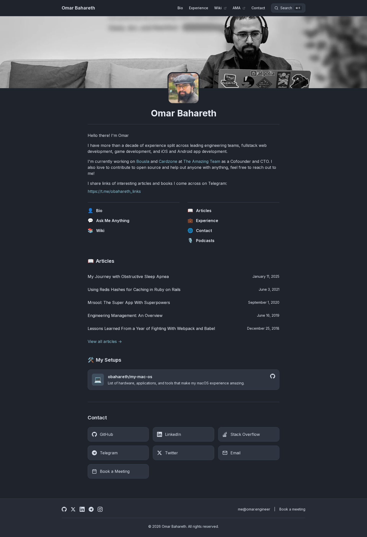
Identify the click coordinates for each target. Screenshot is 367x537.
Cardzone (168, 161)
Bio (180, 8)
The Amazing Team (201, 161)
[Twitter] (73, 509)
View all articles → (105, 341)
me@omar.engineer (254, 509)
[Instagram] (100, 509)
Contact (258, 8)
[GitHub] (64, 509)
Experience (198, 8)
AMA (237, 8)
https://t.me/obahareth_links (114, 191)
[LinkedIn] (82, 509)
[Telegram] (91, 509)
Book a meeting (292, 509)
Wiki (218, 8)
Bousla (142, 161)
